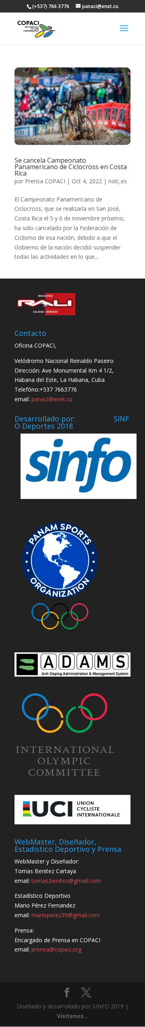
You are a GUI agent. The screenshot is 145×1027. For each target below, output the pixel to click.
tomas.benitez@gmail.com (66, 880)
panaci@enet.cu (51, 399)
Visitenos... (73, 1016)
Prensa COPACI (45, 181)
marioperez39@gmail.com (65, 915)
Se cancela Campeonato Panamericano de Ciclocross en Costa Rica (70, 167)
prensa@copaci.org (56, 949)
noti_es (117, 181)
